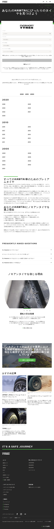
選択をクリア (27, 64)
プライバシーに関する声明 (30, 521)
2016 (29, 130)
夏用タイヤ (5, 462)
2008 (29, 153)
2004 (29, 160)
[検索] (46, 1)
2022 (3, 111)
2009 (3, 153)
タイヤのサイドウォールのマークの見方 (40, 397)
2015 (3, 134)
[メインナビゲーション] (50, 1)
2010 (27, 94)
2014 (29, 134)
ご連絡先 (5, 494)
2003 (3, 164)
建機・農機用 (7, 479)
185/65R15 (31, 467)
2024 (3, 108)
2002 (29, 164)
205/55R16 (31, 462)
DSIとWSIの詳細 (27, 328)
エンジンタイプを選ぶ (6, 48)
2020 (22, 94)
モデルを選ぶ (4, 42)
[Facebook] (17, 514)
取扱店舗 (31, 484)
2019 (3, 126)
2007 (3, 157)
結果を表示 (28, 60)
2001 (3, 168)
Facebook (6, 506)
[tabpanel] (27, 50)
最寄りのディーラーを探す (34, 487)
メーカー (4, 30)
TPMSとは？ (6, 428)
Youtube (6, 509)
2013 (3, 138)
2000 (32, 94)
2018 (29, 126)
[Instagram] (21, 514)
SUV (4, 470)
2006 (29, 157)
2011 (3, 142)
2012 (29, 138)
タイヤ (4, 460)
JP (43, 1)
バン (4, 472)
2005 (3, 160)
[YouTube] (25, 514)
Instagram (6, 504)
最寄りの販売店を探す (28, 360)
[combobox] (27, 33)
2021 (29, 111)
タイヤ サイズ (32, 470)
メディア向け (6, 492)
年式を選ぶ (4, 36)
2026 (3, 104)
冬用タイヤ (5, 465)
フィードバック (6, 501)
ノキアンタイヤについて (9, 484)
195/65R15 (31, 465)
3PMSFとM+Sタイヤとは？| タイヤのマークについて (14, 396)
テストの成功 (6, 477)
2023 (29, 108)
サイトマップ (40, 521)
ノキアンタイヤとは (7, 489)
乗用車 (4, 467)
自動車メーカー (6, 475)
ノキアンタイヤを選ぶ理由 (9, 487)
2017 (3, 130)
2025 (29, 104)
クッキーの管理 (48, 521)
